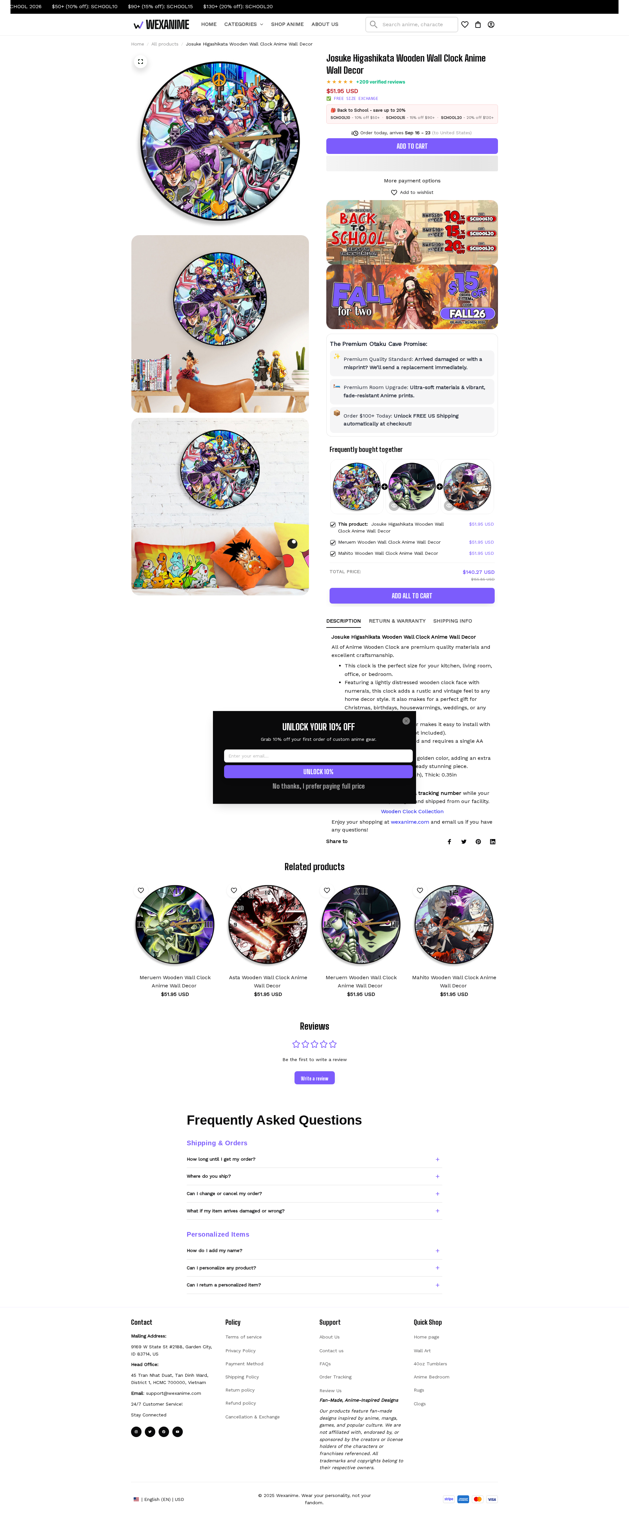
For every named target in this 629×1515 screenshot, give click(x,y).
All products (165, 44)
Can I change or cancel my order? (224, 1193)
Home (137, 44)
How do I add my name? (214, 1250)
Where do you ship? (209, 1176)
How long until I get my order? (221, 1159)
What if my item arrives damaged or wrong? (236, 1210)
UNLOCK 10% (318, 772)
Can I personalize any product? (221, 1267)
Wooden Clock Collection (412, 811)
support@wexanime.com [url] (173, 1393)
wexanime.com (410, 822)
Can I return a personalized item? (224, 1284)
